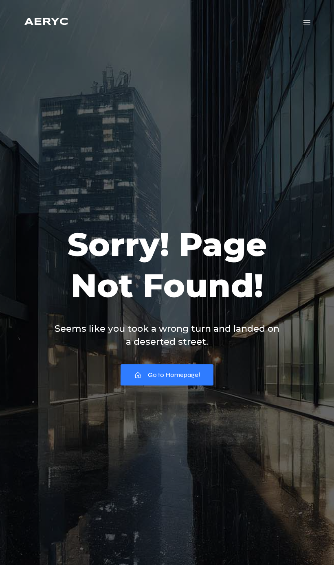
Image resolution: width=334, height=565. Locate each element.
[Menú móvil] (307, 22)
